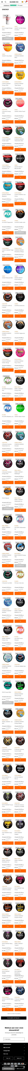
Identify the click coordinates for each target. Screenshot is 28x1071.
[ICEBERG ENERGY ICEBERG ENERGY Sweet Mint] (8, 657)
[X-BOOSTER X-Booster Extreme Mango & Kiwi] (8, 741)
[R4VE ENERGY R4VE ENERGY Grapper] (20, 824)
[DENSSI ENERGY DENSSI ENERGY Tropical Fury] (8, 907)
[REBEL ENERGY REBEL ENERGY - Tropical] (20, 935)
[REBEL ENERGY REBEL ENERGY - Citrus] (20, 852)
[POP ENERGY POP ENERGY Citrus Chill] (8, 824)
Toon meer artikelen (13, 1018)
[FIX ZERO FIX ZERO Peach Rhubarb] (20, 630)
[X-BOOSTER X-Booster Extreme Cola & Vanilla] (20, 741)
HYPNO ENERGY (18, 775)
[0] (26, 2)
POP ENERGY (4, 830)
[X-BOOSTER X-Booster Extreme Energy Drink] (8, 463)
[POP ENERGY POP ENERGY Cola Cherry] (20, 879)
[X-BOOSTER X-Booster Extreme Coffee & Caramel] (8, 879)
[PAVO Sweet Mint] (8, 685)
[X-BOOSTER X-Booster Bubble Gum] (20, 657)
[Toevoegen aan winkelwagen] (20, 38)
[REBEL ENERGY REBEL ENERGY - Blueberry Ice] (20, 602)
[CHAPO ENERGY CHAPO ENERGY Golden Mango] (8, 352)
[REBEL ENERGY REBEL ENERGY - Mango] (8, 519)
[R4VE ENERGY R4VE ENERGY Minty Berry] (8, 935)
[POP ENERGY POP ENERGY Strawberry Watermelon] (20, 963)
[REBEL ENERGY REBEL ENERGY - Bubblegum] (20, 463)
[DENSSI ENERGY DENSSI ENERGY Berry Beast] (8, 990)
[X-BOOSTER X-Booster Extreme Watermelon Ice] (8, 435)
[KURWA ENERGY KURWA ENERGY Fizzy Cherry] (20, 352)
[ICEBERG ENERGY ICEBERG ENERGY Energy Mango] (20, 713)
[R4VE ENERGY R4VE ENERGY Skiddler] (8, 963)
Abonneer (20, 1039)
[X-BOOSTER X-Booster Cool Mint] (8, 574)
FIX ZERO (4, 220)
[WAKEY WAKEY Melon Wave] (20, 408)
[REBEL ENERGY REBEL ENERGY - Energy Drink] (20, 380)
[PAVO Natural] (8, 491)
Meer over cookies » (21, 1068)
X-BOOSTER (4, 109)
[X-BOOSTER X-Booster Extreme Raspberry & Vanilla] (20, 796)
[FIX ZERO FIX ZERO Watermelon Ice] (20, 519)
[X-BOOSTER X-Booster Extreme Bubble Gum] (20, 990)
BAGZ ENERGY (18, 553)
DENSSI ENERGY (18, 692)
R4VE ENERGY (5, 775)
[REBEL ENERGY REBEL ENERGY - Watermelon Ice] (20, 491)
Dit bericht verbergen (8, 1068)
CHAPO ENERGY (5, 81)
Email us (19, 1058)
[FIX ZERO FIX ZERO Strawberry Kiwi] (8, 380)
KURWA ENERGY (18, 81)
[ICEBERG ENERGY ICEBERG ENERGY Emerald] (20, 435)
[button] (2, 2)
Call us (8, 1058)
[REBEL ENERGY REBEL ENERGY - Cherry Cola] (8, 630)
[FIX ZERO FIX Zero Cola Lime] (20, 574)
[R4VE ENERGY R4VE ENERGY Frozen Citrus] (8, 796)
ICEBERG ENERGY (18, 54)
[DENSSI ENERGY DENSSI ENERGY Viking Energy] (20, 685)
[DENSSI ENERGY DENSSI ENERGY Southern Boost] (20, 907)
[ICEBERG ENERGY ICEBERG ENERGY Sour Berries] (8, 546)
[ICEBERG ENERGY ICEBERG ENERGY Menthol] (8, 602)
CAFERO (16, 220)
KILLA (3, 26)
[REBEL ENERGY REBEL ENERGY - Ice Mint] (8, 713)
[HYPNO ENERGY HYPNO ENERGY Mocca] (20, 768)
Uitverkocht (7, 38)
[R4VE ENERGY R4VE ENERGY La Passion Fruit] (8, 768)
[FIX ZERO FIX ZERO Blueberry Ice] (8, 408)
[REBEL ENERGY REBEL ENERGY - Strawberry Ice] (8, 852)
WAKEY (16, 26)
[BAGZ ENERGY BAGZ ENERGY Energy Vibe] (20, 546)
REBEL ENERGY (18, 387)
